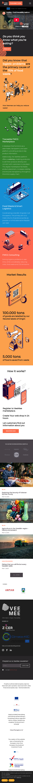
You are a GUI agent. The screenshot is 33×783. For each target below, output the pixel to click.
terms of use (13, 670)
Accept (4, 780)
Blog (3, 489)
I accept (11, 670)
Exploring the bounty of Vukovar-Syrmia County (14, 493)
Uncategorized (7, 561)
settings (19, 777)
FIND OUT (7, 49)
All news (16, 575)
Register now (11, 431)
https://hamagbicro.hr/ (16, 730)
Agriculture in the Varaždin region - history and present (15, 529)
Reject (11, 780)
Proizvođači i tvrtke (15, 3)
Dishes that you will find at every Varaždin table (14, 565)
